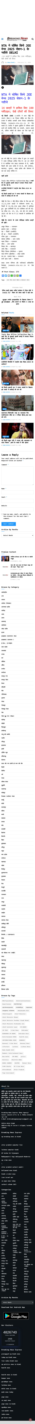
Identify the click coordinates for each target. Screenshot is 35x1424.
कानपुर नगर (4, 676)
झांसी (2, 749)
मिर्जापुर (3, 869)
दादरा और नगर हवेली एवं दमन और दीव (12, 763)
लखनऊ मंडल (4, 920)
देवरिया (3, 770)
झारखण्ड (3, 745)
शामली (2, 942)
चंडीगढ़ (3, 719)
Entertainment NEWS (9, 1037)
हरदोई (2, 982)
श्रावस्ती (3, 949)
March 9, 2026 (16, 579)
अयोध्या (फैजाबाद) (6, 603)
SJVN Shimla (6, 1066)
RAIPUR (17, 1063)
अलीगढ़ (3, 610)
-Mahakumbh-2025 (23, 1010)
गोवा (2, 712)
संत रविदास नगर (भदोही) (8, 952)
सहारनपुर (3, 960)
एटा (2, 658)
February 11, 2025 (24, 62)
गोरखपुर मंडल (5, 709)
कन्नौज (3, 669)
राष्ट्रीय (3, 909)
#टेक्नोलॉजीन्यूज (19, 1007)
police (23, 1056)
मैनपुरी (2, 887)
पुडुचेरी (3, 785)
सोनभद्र (3, 971)
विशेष (2, 938)
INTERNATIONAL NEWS (9, 1040)
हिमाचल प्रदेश (5, 989)
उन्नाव (2, 654)
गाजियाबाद (3, 694)
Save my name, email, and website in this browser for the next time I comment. (17, 516)
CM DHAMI (23, 1027)
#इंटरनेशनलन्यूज (18, 1004)
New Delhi (5, 1056)
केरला (2, 683)
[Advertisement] (17, 18)
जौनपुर (3, 741)
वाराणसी (3, 931)
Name (3, 489)
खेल (4, 358)
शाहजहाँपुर (4, 945)
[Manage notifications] (30, 1419)
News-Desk (10, 62)
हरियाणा (3, 985)
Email (4, 497)
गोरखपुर (3, 705)
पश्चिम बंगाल (4, 781)
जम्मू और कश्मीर (5, 734)
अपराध (4, 409)
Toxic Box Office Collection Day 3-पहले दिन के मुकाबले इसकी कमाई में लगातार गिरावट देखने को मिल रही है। (17, 183)
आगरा (2, 618)
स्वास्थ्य (3, 974)
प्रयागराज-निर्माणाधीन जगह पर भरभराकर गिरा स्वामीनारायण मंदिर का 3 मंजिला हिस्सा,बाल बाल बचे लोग (16, 415)
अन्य (2, 596)
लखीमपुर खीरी (5, 923)
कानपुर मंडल (4, 679)
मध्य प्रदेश (4, 854)
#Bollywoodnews (7, 1000)
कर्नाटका (3, 672)
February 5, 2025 (16, 569)
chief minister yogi (9, 1027)
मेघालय (3, 880)
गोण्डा (2, 701)
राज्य (2, 898)
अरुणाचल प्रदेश (5, 607)
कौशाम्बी (3, 687)
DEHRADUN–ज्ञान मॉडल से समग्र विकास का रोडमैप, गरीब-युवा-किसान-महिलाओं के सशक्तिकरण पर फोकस (22, 575)
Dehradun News (24, 1033)
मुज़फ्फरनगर (4, 872)
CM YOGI (5, 1030)
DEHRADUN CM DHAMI (9, 1033)
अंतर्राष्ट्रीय (4, 592)
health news (23, 1037)
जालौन (3, 738)
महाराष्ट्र (3, 861)
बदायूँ (2, 800)
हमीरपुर (3, 978)
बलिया (2, 811)
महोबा (2, 865)
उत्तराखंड (3, 650)
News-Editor (6, 341)
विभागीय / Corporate (8, 934)
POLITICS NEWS (17, 1059)
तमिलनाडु (3, 756)
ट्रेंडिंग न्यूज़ (5, 330)
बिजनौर (3, 836)
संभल (2, 956)
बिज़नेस (3, 832)
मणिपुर (3, 847)
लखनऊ (3, 916)
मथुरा (2, 851)
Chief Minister (20, 1014)
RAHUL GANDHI (7, 1063)
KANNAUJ (22, 1040)
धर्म (2, 774)
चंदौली (2, 723)
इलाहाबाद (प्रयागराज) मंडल (8, 636)
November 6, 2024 (16, 561)
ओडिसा (3, 661)
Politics (5, 1059)
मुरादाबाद (3, 876)
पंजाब (2, 778)
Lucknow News (25, 1046)
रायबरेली (3, 905)
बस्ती (2, 814)
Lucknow (15, 1046)
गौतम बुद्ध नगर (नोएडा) (7, 716)
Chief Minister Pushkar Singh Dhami (15, 1020)
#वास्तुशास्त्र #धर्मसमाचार (8, 1010)
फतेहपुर (3, 792)
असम (2, 614)
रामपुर (2, 902)
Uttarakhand (6, 1069)
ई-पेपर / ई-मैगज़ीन (6, 643)
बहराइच (3, 818)
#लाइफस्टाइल (29, 1007)
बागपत (3, 821)
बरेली (2, 803)
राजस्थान (3, 894)
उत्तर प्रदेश (4, 647)
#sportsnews (6, 1004)
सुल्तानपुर (3, 967)
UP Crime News (19, 1066)
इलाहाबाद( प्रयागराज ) (7, 639)
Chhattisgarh (7, 1014)
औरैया (2, 665)
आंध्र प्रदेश (4, 628)
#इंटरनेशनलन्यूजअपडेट (7, 1007)
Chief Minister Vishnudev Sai (13, 1023)
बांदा (2, 825)
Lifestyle (5, 1046)
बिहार (2, 840)
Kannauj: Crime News (9, 1043)
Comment (5, 465)
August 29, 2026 (16, 341)
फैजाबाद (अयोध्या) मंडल (7, 796)
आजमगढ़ (3, 621)
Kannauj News (25, 1043)
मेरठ (2, 883)
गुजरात (3, 698)
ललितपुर (3, 927)
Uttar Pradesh (19, 1069)
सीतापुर (3, 963)
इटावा (2, 632)
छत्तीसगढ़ (3, 730)
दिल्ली (2, 767)
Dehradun (25, 1030)
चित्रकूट (3, 727)
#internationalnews (23, 1000)
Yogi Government (8, 1073)
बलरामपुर (3, 807)
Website (4, 505)
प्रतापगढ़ (3, 789)
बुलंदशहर (3, 843)
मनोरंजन (3, 858)
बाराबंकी (3, 829)
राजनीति (3, 891)
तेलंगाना (3, 760)
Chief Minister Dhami (10, 1017)
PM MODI (15, 1056)
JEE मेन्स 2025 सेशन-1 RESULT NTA (18, 280)
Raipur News (26, 1063)
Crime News (15, 1030)
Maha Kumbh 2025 (8, 1050)
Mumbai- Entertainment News (12, 1053)
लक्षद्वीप (3, 912)
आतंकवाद (3, 625)
